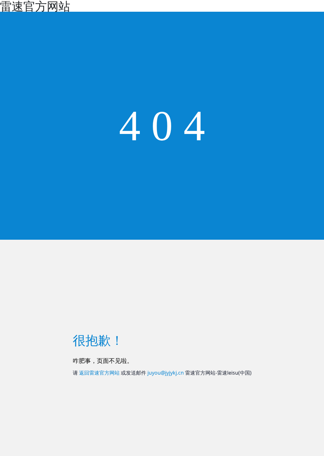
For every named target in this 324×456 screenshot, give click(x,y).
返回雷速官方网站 (99, 372)
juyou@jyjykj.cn (165, 372)
